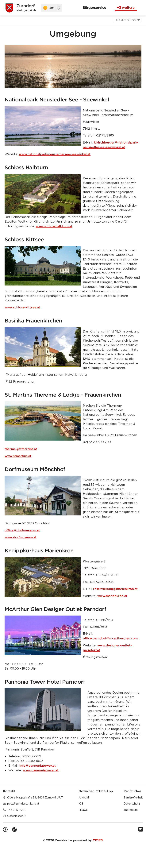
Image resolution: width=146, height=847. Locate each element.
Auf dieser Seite (126, 20)
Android (84, 797)
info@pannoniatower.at (37, 765)
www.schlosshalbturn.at (54, 226)
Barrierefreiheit (133, 797)
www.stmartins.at (18, 456)
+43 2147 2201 (16, 809)
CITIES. (98, 840)
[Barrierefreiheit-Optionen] (5, 829)
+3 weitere (126, 7)
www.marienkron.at (112, 596)
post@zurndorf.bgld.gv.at (23, 803)
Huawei (83, 809)
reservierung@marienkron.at (115, 589)
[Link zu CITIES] (140, 829)
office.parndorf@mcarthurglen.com (110, 638)
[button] (73, 66)
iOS (81, 803)
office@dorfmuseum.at (22, 530)
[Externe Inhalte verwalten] (14, 829)
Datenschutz (132, 803)
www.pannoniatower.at (41, 770)
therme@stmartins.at (21, 449)
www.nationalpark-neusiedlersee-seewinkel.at (54, 154)
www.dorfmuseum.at (20, 537)
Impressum (131, 809)
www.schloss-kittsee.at (22, 307)
